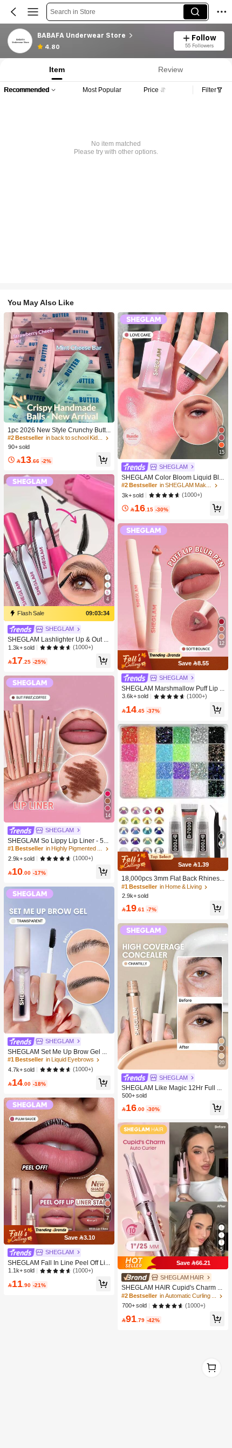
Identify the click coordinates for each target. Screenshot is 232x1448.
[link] (20, 41)
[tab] (56, 69)
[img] (59, 613)
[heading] (102, 35)
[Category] (33, 12)
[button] (13, 12)
